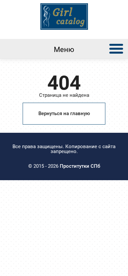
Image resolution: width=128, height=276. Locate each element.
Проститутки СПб (80, 166)
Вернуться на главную (64, 113)
